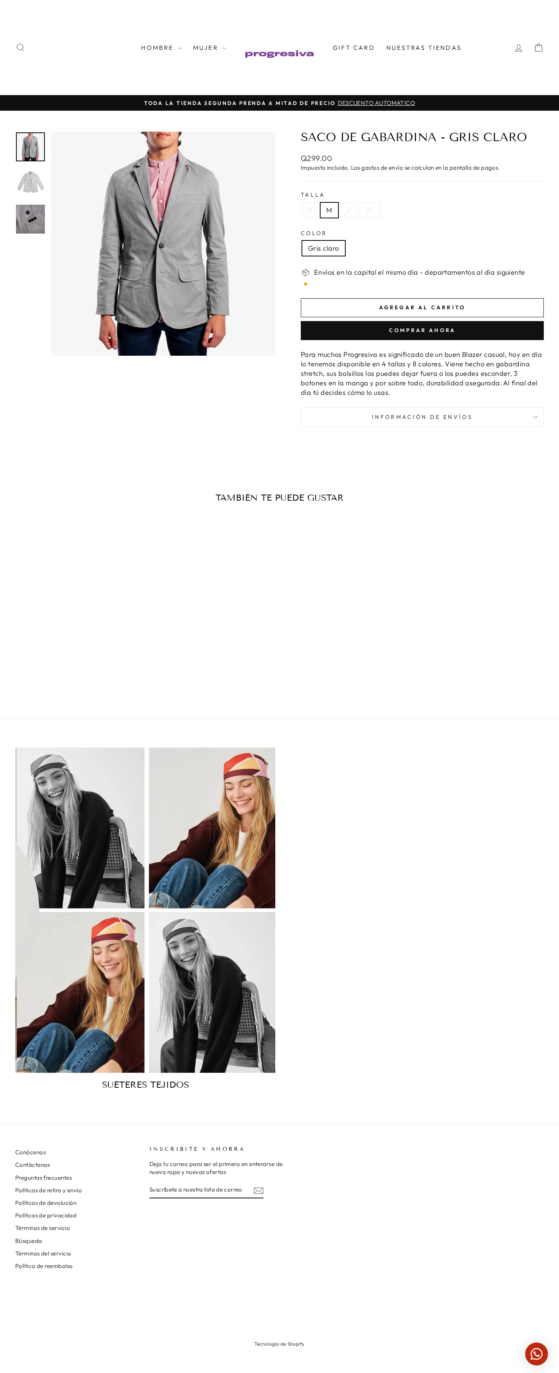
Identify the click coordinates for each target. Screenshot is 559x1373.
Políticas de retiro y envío (48, 1190)
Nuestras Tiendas (424, 47)
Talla (313, 194)
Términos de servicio (42, 1227)
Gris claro (323, 248)
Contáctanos (32, 1164)
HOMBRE (158, 47)
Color (314, 233)
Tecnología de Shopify (279, 1344)
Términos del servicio (43, 1253)
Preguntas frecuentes (43, 1177)
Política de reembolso (44, 1266)
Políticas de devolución (45, 1202)
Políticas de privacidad (45, 1215)
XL (369, 210)
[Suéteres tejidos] (145, 910)
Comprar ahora (422, 330)
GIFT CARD (354, 47)
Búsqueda (28, 1240)
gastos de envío (382, 167)
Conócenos (30, 1152)
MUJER (207, 47)
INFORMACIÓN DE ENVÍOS (422, 417)
